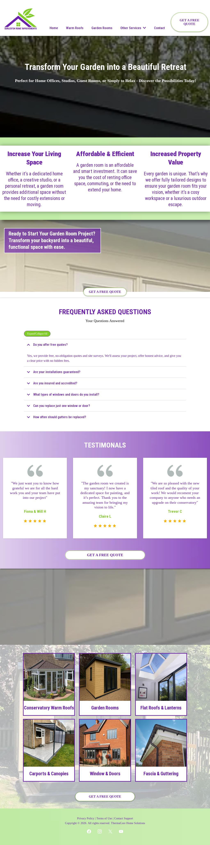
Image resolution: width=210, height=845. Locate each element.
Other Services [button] (131, 28)
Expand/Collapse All (37, 333)
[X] (110, 831)
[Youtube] (121, 831)
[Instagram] (99, 831)
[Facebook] (89, 831)
